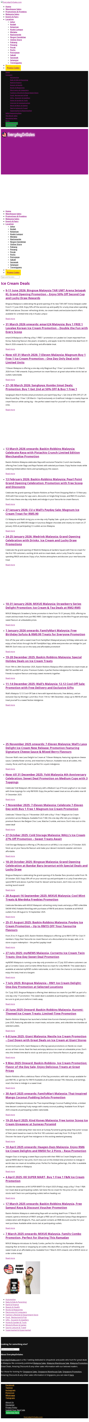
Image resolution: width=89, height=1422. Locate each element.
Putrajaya (14, 52)
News (8, 121)
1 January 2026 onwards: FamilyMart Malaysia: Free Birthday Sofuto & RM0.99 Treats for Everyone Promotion (45, 632)
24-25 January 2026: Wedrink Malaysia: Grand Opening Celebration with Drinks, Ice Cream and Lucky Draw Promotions (43, 540)
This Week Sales (11, 116)
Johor (12, 22)
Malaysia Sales (12, 14)
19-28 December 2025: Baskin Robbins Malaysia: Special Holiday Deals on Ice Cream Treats (44, 659)
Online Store (16, 40)
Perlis (12, 50)
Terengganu (16, 62)
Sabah (13, 55)
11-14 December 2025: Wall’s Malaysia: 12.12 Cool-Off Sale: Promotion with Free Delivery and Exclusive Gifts (45, 685)
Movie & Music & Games (19, 106)
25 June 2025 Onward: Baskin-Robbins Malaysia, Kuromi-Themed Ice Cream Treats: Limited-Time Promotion (44, 1011)
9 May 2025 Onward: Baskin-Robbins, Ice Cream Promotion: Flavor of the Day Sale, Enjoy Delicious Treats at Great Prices (46, 1067)
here (72, 1375)
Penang (13, 45)
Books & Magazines (17, 88)
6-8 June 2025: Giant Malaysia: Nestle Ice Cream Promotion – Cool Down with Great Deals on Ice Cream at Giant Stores (46, 1038)
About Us (10, 1402)
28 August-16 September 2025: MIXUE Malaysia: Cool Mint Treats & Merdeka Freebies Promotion (45, 897)
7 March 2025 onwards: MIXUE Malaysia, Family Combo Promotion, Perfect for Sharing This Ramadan (43, 1235)
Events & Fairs (12, 17)
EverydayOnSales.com (10, 1360)
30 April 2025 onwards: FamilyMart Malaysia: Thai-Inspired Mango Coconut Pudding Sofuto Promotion (46, 1095)
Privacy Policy (11, 1407)
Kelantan (14, 27)
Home (8, 6)
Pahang (13, 42)
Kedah (13, 24)
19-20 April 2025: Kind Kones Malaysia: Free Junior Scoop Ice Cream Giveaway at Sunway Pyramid (47, 1122)
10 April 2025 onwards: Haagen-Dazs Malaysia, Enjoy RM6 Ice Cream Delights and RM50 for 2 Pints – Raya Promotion (46, 1149)
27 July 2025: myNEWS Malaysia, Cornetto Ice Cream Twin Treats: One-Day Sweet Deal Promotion (45, 955)
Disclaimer (10, 1405)
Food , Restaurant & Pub (19, 95)
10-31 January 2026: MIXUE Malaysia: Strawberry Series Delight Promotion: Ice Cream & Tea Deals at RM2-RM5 (43, 605)
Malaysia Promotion (78, 1363)
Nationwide (15, 34)
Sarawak (14, 57)
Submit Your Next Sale (15, 1410)
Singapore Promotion (72, 1371)
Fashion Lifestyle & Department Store (24, 93)
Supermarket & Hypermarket (21, 111)
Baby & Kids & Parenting (19, 80)
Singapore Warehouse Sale (50, 1371)
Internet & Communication (20, 103)
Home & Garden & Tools (19, 100)
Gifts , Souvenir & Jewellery (20, 98)
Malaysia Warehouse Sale (58, 1363)
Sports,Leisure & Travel (19, 108)
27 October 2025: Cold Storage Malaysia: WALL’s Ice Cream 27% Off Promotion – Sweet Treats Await (45, 837)
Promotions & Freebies (16, 11)
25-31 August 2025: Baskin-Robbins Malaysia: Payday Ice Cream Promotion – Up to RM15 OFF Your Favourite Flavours (44, 926)
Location (10, 19)
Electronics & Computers (19, 90)
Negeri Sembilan (18, 37)
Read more (10, 318)
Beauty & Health (16, 85)
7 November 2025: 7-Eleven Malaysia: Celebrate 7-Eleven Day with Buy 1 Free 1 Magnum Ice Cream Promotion (44, 807)
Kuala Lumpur (16, 29)
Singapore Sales (30, 1371)
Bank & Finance (16, 83)
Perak (13, 47)
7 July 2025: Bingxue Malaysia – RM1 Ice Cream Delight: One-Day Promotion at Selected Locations (43, 985)
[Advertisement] (44, 157)
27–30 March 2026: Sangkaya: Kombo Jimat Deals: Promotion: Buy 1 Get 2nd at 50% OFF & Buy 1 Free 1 (41, 387)
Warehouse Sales (13, 9)
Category (9, 75)
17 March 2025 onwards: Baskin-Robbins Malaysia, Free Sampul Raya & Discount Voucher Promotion (44, 1205)
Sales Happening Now (13, 113)
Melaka (13, 32)
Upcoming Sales (11, 118)
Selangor (14, 60)
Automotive (14, 78)
